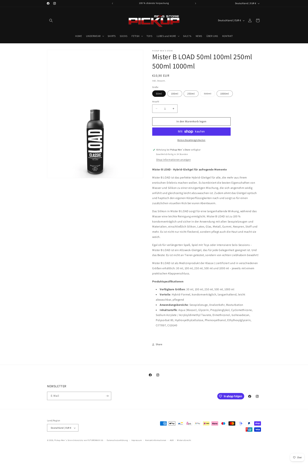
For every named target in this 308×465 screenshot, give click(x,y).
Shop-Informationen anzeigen (173, 159)
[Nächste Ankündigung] (195, 3)
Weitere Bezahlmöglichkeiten (191, 140)
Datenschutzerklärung (117, 440)
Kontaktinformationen (155, 440)
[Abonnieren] (107, 396)
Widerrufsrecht (184, 440)
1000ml (224, 93)
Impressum (136, 440)
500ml (209, 94)
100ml (174, 93)
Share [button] (159, 344)
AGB (172, 440)
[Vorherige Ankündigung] (112, 3)
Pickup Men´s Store (63, 440)
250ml (191, 93)
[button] (51, 20)
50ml (159, 93)
